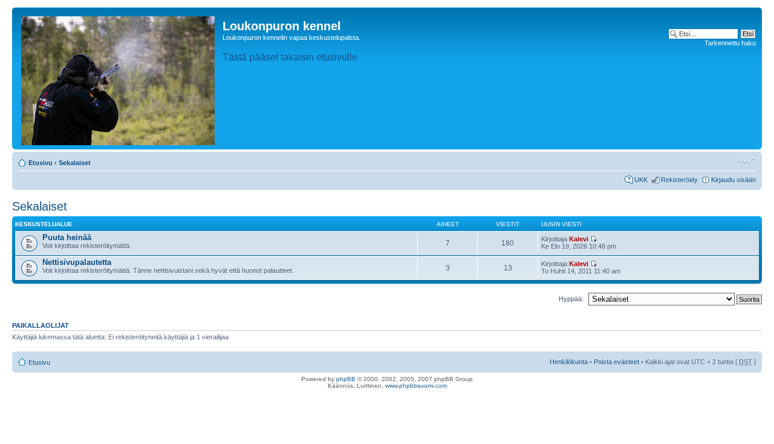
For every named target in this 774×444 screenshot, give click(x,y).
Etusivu (40, 162)
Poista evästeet (616, 361)
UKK (641, 179)
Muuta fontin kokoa (747, 160)
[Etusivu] (119, 78)
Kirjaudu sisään (733, 179)
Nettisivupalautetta (76, 262)
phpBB (346, 379)
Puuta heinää (66, 237)
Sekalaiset (75, 162)
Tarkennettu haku (730, 43)
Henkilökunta (569, 361)
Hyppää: (571, 298)
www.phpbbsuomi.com (416, 385)
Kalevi (578, 239)
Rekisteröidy (679, 179)
